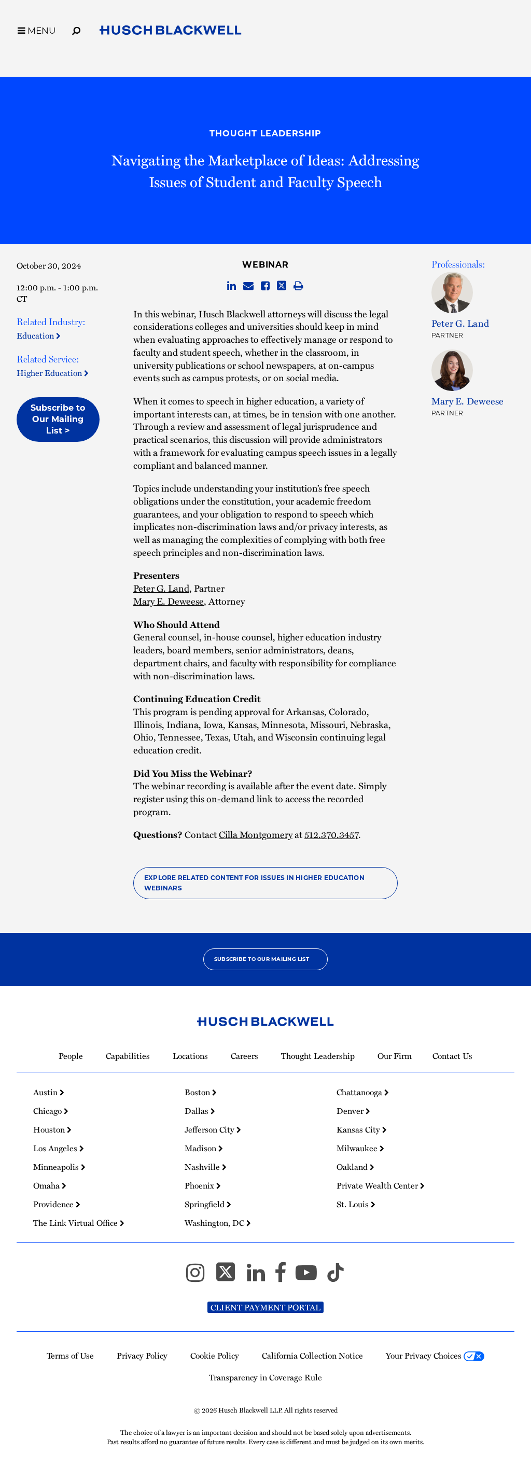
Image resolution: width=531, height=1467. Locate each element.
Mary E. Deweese (168, 601)
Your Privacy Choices (425, 1355)
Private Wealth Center (378, 1185)
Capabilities (128, 1055)
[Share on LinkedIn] (232, 286)
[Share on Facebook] (265, 286)
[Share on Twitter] (281, 286)
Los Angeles (56, 1148)
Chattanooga (360, 1092)
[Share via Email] (248, 286)
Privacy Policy (142, 1355)
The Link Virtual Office (76, 1222)
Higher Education (50, 373)
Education (36, 335)
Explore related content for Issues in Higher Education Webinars (254, 883)
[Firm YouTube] (311, 1277)
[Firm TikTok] (335, 1277)
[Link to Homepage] (171, 32)
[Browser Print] (298, 286)
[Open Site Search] (76, 29)
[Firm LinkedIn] (260, 1277)
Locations (190, 1055)
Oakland (353, 1166)
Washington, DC (215, 1222)
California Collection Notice (312, 1355)
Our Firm (395, 1055)
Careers (244, 1055)
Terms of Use (70, 1355)
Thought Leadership (265, 133)
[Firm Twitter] (230, 1277)
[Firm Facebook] (285, 1277)
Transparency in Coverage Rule (265, 1377)
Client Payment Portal (265, 1307)
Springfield (206, 1204)
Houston (50, 1129)
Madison (201, 1148)
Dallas (198, 1110)
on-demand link (239, 798)
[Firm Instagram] (200, 1277)
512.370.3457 (331, 834)
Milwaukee (358, 1148)
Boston (198, 1092)
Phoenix (200, 1185)
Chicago (48, 1110)
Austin (46, 1092)
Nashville (203, 1166)
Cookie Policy (214, 1355)
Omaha (47, 1185)
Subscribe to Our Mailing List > (58, 419)
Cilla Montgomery (255, 834)
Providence (54, 1204)
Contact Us (452, 1055)
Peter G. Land (161, 588)
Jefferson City (210, 1129)
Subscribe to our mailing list (261, 959)
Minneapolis (57, 1166)
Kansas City (359, 1129)
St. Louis (354, 1204)
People (71, 1055)
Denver (351, 1110)
